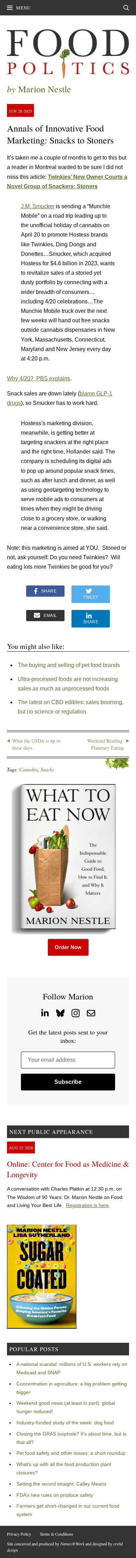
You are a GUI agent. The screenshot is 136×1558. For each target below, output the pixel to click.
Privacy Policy (19, 1534)
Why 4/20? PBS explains (38, 378)
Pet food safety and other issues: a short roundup (71, 1453)
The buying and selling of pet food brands (69, 665)
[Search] (126, 7)
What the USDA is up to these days (36, 744)
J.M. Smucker (37, 206)
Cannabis (28, 769)
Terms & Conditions (56, 1534)
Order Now (68, 947)
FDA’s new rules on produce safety (54, 1495)
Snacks (47, 769)
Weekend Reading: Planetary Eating (105, 744)
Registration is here (87, 1205)
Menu (23, 8)
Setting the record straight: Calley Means (61, 1484)
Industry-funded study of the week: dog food (65, 1422)
